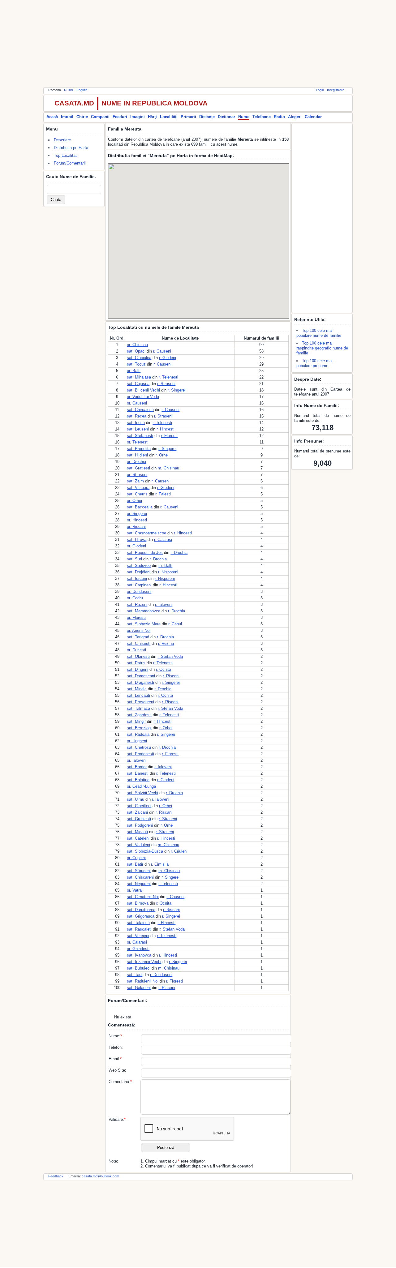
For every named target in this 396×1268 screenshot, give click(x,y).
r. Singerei (177, 390)
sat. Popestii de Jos (145, 552)
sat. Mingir (136, 721)
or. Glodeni (136, 546)
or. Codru (135, 598)
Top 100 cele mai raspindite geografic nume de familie (322, 348)
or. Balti (133, 370)
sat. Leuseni (138, 429)
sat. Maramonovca (143, 611)
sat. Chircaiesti (140, 409)
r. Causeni (162, 351)
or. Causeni (137, 403)
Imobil (67, 116)
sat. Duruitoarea (141, 909)
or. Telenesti (137, 442)
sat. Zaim (135, 481)
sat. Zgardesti (139, 715)
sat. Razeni (137, 604)
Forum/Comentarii (70, 163)
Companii (100, 116)
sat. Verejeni (138, 935)
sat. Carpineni (139, 585)
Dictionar (226, 116)
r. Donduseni (161, 974)
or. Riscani (136, 526)
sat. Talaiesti (138, 922)
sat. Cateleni (138, 838)
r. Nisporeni (168, 572)
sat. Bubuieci (138, 968)
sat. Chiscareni (140, 877)
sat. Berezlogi (139, 728)
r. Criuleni (179, 851)
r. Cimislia (160, 864)
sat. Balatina (138, 780)
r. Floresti (169, 435)
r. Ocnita (163, 669)
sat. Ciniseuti (138, 643)
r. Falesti (163, 494)
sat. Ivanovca (139, 955)
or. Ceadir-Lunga (141, 786)
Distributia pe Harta (71, 147)
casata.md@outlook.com (100, 1176)
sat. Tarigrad (138, 637)
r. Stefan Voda (170, 656)
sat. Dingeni (137, 669)
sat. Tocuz (136, 364)
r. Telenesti (168, 377)
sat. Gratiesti (138, 468)
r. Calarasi (163, 539)
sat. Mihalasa (139, 377)
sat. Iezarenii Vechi (144, 961)
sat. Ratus (136, 663)
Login (320, 90)
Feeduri (120, 116)
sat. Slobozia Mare (144, 624)
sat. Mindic (137, 689)
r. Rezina (166, 643)
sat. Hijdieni (137, 455)
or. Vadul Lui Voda (143, 396)
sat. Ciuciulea (139, 357)
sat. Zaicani (137, 812)
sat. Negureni (139, 883)
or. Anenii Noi (138, 630)
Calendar (313, 116)
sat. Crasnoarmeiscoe (146, 533)
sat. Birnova (137, 903)
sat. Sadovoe (139, 565)
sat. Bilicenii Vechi (143, 390)
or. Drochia (136, 461)
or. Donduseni (139, 591)
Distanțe (207, 116)
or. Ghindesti (138, 948)
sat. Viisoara (138, 487)
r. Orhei (162, 455)
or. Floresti (136, 617)
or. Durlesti (136, 650)
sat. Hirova (136, 539)
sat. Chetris (137, 494)
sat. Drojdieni (138, 572)
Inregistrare (335, 90)
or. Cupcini (136, 857)
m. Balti (165, 565)
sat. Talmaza (138, 708)
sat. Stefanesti (140, 435)
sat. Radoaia (138, 734)
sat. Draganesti (140, 682)
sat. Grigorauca (140, 916)
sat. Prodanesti (140, 754)
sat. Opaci (136, 351)
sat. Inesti (136, 422)
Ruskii (68, 90)
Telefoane (261, 116)
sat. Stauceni (139, 870)
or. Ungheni (137, 741)
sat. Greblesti (139, 818)
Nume (243, 116)
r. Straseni (166, 383)
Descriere (62, 140)
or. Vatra (134, 890)
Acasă (52, 116)
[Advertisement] (198, 43)
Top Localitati (66, 155)
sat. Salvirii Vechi (142, 792)
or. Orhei (134, 500)
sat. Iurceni (137, 578)
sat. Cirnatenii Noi (143, 896)
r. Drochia (178, 552)
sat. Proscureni (140, 702)
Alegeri (295, 116)
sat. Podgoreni (140, 825)
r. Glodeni (167, 357)
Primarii (188, 116)
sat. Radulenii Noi (142, 981)
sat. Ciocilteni (139, 805)
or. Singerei (137, 513)
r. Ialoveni (163, 604)
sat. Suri (134, 559)
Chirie (82, 116)
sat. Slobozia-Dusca (145, 851)
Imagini (137, 116)
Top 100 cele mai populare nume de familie (318, 333)
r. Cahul (175, 624)
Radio (279, 116)
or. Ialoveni (136, 760)
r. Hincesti (165, 429)
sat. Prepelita (139, 448)
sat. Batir (135, 864)
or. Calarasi (137, 942)
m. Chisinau (168, 468)
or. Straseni (137, 474)
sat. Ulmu (135, 799)
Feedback (55, 1176)
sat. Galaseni (139, 987)
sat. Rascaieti (139, 929)
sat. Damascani (141, 676)
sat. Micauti (137, 831)
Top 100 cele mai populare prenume (314, 363)
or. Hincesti (137, 520)
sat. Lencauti (138, 695)
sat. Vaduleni (138, 844)
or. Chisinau (137, 344)
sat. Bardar (137, 767)
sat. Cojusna (138, 383)
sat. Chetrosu (139, 747)
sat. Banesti (137, 773)
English (81, 90)
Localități (169, 116)
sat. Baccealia (140, 507)
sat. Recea (136, 416)
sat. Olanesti (138, 656)
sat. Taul (134, 974)
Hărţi (152, 116)
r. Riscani (171, 676)
